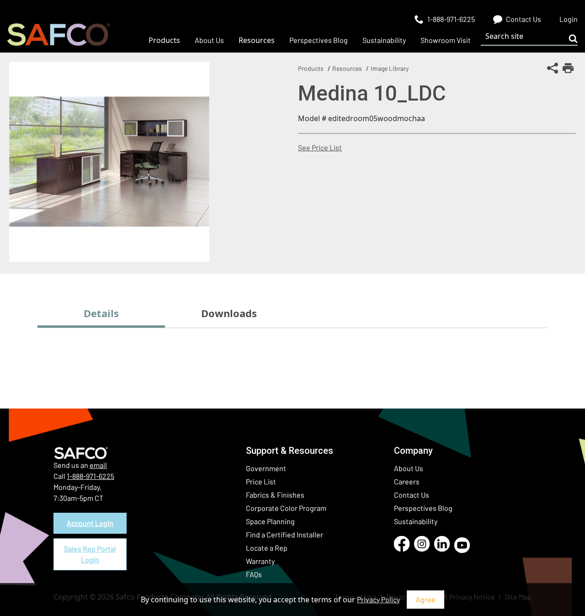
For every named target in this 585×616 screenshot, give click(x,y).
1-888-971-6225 (90, 476)
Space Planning (270, 521)
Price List (261, 481)
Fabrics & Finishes (275, 494)
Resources (347, 68)
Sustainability (415, 521)
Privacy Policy (378, 599)
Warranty (260, 561)
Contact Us (411, 494)
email (98, 465)
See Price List (320, 147)
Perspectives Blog (423, 508)
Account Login (90, 523)
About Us (408, 468)
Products (311, 68)
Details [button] (101, 313)
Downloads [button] (229, 313)
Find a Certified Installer (284, 534)
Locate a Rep (266, 547)
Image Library (390, 68)
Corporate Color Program (286, 508)
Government (266, 468)
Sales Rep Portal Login (90, 554)
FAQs (254, 574)
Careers (407, 481)
